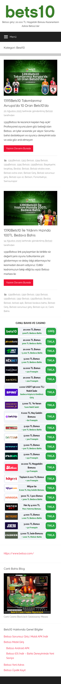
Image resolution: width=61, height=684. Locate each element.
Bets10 (49, 111)
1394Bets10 (10, 164)
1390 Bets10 (27, 294)
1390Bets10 (14, 294)
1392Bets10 (36, 298)
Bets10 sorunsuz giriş (20, 307)
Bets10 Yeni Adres (14, 664)
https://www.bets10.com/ (19, 553)
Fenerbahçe (40, 177)
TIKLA (50, 341)
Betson (28, 177)
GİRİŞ (51, 331)
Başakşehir (49, 164)
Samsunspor (10, 181)
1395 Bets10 (23, 164)
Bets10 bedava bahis (36, 302)
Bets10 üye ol (16, 177)
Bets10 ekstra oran (40, 168)
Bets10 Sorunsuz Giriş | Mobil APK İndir (26, 636)
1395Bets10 (37, 164)
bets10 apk (18, 302)
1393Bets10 (14, 160)
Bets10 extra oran (13, 173)
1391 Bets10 (41, 294)
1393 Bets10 (27, 160)
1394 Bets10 (41, 160)
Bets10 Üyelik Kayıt (14, 670)
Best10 (17, 168)
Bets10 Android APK (17, 648)
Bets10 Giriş (30, 173)
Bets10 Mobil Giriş (14, 642)
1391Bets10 (9, 298)
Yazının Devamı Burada (18, 148)
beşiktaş (8, 168)
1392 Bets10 (23, 298)
